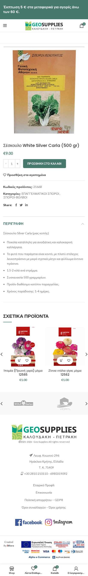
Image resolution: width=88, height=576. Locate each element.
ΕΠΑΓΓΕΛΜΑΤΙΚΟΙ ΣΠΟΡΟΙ (40, 193)
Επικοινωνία (44, 492)
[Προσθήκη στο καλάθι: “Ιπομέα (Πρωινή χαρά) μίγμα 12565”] (19, 360)
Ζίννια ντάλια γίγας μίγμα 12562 (64, 372)
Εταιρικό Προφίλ (43, 485)
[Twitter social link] (21, 205)
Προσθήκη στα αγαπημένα (26, 174)
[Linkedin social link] (26, 205)
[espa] (53, 544)
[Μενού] (5, 25)
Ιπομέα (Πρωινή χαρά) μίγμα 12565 (23, 372)
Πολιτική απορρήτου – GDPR (44, 500)
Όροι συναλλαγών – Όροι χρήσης (44, 507)
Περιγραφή (13, 223)
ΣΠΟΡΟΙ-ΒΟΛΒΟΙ (15, 197)
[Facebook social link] (16, 205)
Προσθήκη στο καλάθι (44, 163)
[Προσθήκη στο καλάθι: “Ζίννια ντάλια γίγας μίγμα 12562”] (61, 360)
